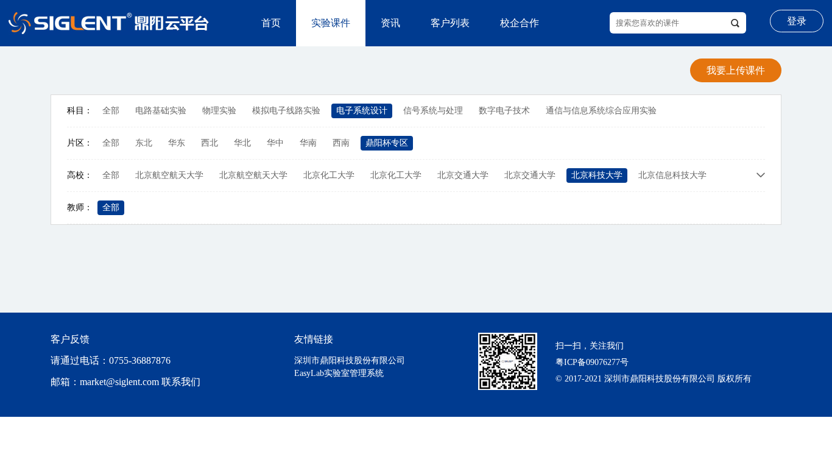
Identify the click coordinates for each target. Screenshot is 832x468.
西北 (209, 142)
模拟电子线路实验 (286, 110)
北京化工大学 (328, 175)
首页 (271, 23)
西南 (341, 142)
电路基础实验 (160, 110)
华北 (242, 142)
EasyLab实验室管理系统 (339, 373)
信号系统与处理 (433, 110)
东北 (143, 142)
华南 (308, 142)
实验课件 (330, 23)
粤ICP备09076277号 (592, 362)
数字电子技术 (504, 110)
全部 (110, 110)
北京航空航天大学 (169, 175)
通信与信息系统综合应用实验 (601, 110)
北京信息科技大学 (672, 175)
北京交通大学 (462, 175)
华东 (176, 142)
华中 (275, 142)
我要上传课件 (736, 70)
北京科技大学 (596, 175)
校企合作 (519, 23)
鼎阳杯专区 (386, 142)
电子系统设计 (361, 110)
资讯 (390, 23)
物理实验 (219, 110)
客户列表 (450, 23)
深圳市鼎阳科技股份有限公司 (349, 360)
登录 (796, 21)
